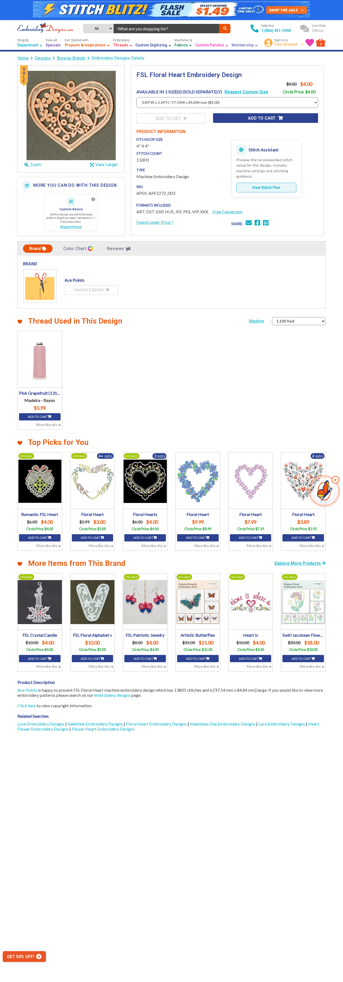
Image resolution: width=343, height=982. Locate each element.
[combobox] (166, 28)
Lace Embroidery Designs (282, 723)
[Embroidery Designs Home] (45, 28)
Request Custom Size (246, 91)
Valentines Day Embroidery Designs (223, 723)
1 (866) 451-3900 (276, 30)
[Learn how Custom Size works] (93, 199)
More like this (47, 425)
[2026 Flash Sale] (171, 10)
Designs (43, 58)
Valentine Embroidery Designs (96, 723)
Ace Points (27, 689)
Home (23, 58)
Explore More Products (298, 563)
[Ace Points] (40, 286)
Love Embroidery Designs (41, 723)
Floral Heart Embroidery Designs (157, 723)
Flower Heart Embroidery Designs (103, 728)
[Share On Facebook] (257, 223)
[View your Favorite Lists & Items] (309, 42)
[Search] (224, 28)
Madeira (256, 321)
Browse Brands (71, 58)
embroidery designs (112, 695)
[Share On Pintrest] (266, 223)
